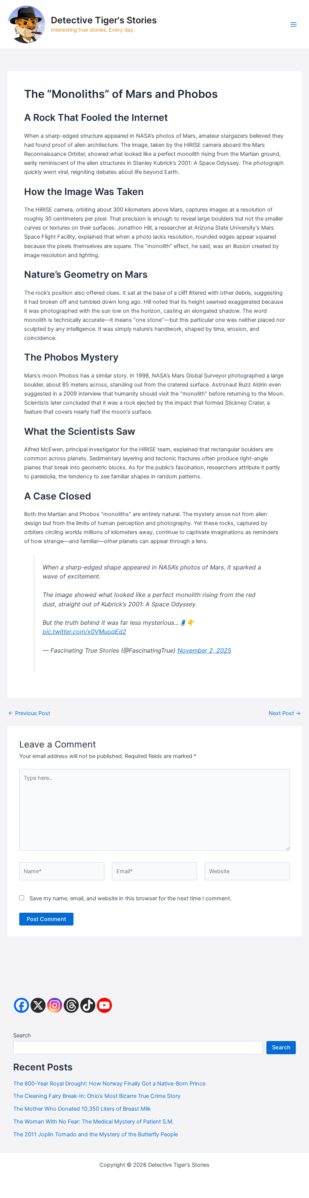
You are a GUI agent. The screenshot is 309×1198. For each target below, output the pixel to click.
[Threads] (71, 1005)
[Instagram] (54, 1005)
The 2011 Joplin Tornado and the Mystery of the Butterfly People (95, 1134)
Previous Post (29, 713)
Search (22, 1035)
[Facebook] (21, 1005)
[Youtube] (104, 1005)
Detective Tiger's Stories (104, 20)
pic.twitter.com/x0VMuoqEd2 (84, 631)
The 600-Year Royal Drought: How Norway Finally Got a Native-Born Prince (109, 1083)
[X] (38, 1005)
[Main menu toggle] (293, 24)
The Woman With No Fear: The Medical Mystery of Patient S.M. (93, 1121)
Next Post (285, 713)
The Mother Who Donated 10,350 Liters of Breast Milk (82, 1108)
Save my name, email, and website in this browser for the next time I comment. (130, 898)
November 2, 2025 (204, 650)
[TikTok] (87, 1005)
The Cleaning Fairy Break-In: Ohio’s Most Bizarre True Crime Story (97, 1096)
